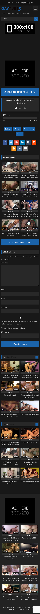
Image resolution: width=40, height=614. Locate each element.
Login (23, 3)
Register (30, 3)
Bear (8, 129)
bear (18, 129)
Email (3, 298)
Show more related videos (20, 242)
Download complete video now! (21, 92)
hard (20, 134)
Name (3, 290)
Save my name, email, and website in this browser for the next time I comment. (19, 323)
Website (4, 307)
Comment (4, 263)
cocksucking (30, 129)
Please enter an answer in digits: (13, 328)
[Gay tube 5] (16, 9)
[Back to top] (33, 608)
